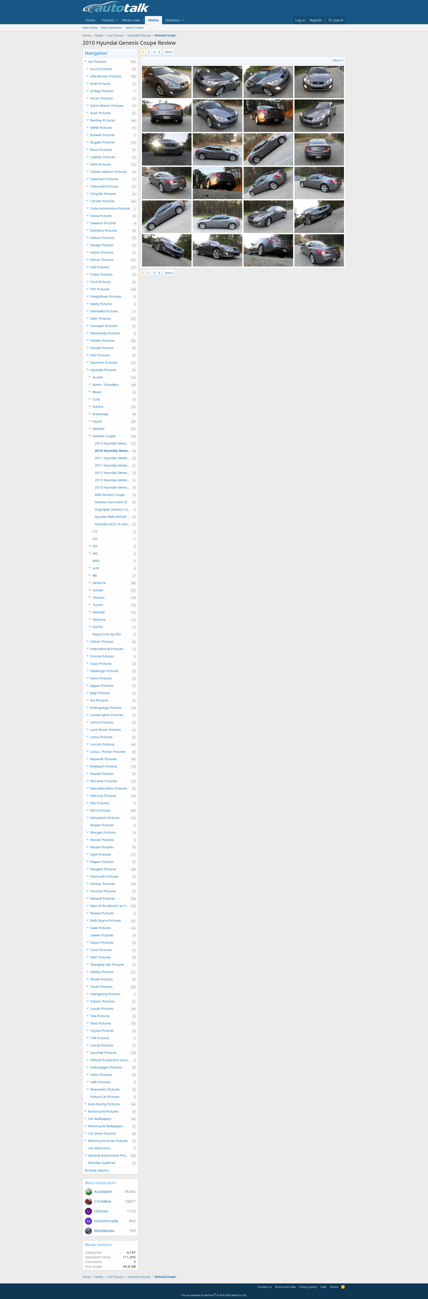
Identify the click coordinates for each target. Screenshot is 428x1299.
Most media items (100, 1182)
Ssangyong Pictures (105, 994)
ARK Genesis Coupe (110, 494)
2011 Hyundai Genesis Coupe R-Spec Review (113, 465)
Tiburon (99, 597)
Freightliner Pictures (105, 296)
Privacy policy (308, 1287)
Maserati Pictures (103, 759)
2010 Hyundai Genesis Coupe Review (113, 450)
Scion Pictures (101, 949)
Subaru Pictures (102, 1001)
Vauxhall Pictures (103, 1052)
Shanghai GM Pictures (107, 964)
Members (172, 20)
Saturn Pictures (101, 942)
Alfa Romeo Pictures (105, 76)
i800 (96, 560)
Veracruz (99, 619)
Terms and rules (285, 1287)
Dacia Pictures (101, 215)
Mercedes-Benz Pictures (108, 788)
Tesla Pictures (100, 1023)
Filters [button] (337, 60)
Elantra (98, 406)
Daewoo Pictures (103, 223)
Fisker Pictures (101, 274)
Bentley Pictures (102, 120)
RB (95, 575)
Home (90, 20)
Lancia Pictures (101, 722)
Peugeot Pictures (103, 869)
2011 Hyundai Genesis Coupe (113, 458)
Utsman (101, 1211)
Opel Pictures (100, 854)
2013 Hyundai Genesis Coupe (113, 480)
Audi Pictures (100, 113)
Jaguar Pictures (101, 685)
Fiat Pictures (99, 267)
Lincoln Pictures (102, 744)
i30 (95, 546)
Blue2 (97, 392)
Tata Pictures (100, 1016)
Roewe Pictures (102, 913)
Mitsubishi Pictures (104, 817)
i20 (95, 538)
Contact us (264, 1287)
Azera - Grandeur (106, 384)
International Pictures (106, 648)
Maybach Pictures (103, 766)
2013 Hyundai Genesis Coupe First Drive (113, 487)
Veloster (99, 612)
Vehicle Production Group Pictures (111, 1060)
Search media (134, 28)
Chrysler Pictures (103, 193)
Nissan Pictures (102, 847)
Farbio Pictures (101, 252)
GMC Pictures (100, 318)
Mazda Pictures (102, 773)
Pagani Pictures (102, 861)
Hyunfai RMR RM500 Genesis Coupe (113, 516)
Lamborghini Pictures (106, 715)
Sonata (98, 590)
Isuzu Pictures (101, 663)
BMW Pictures (101, 127)
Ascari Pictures (101, 98)
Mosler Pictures (102, 839)
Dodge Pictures (102, 245)
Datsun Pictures (102, 237)
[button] (117, 20)
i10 (95, 531)
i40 (95, 553)
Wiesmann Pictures (105, 1089)
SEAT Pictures (100, 957)
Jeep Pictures (100, 693)
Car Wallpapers (99, 1118)
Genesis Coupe (104, 436)
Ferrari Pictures (102, 259)
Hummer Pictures (103, 362)
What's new (131, 20)
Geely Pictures (101, 303)
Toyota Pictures (102, 1030)
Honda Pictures (102, 347)
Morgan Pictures (103, 832)
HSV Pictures (100, 355)
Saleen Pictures (101, 935)
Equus (97, 421)
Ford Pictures (100, 281)
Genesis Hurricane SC (111, 502)
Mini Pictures (100, 810)
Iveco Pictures (101, 678)
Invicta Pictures (102, 656)
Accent (98, 377)
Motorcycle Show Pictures (108, 1140)
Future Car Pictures (104, 1096)
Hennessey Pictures (105, 333)
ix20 (96, 568)
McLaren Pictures (103, 781)
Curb (96, 399)
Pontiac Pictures (102, 883)
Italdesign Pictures (104, 671)
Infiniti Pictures (101, 641)
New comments (111, 28)
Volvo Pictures (101, 1074)
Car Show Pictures (102, 1133)
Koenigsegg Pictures (105, 707)
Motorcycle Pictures (103, 1111)
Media (153, 20)
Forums (108, 20)
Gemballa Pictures (104, 311)
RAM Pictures (100, 164)
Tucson (98, 604)
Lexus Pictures (101, 737)
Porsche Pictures (103, 891)
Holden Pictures (102, 340)
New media (89, 28)
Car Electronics (99, 1148)
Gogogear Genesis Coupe (114, 509)
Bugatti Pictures (102, 142)
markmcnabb (106, 1220)
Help (323, 1287)
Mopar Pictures (102, 825)
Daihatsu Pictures (103, 230)
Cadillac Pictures (102, 157)
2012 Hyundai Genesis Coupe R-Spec (113, 472)
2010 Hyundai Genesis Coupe (112, 443)
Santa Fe (99, 582)
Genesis (99, 428)
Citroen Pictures (102, 201)
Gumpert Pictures (103, 325)
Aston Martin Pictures (106, 105)
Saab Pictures (100, 927)
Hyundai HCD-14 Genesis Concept (113, 524)
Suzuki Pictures (101, 1008)
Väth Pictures (100, 1082)
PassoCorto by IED (107, 634)
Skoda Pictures (101, 979)
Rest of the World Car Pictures (110, 905)
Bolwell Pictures (102, 135)
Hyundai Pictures (103, 370)
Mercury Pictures (103, 795)
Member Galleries (101, 1162)
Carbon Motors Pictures (108, 171)
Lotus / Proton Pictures (108, 751)
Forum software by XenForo (214, 1295)
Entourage (100, 414)
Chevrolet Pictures (104, 186)
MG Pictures (99, 803)
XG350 (98, 626)
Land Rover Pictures (105, 729)
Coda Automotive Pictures (110, 208)
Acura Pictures (101, 69)
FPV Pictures (99, 289)
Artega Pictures (102, 91)
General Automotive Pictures (109, 1155)
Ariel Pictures (100, 83)
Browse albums (97, 1170)
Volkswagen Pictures (106, 1067)
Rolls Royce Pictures (105, 920)
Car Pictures (97, 61)
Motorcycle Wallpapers (105, 1126)
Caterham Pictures (104, 179)
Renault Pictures (102, 898)
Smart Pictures (101, 986)
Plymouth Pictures (104, 876)
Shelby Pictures (102, 972)
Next (168, 52)
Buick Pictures (101, 149)
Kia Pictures (99, 700)
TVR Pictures (99, 1038)
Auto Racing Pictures (104, 1104)
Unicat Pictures (101, 1045)
